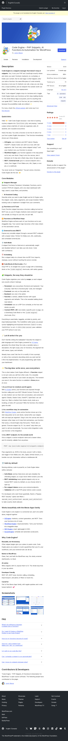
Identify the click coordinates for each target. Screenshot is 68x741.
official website (20, 108)
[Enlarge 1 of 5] (12, 598)
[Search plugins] (20, 19)
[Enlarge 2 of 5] (27, 598)
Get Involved (55, 696)
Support (63, 59)
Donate (53, 702)
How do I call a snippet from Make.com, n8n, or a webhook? (12, 644)
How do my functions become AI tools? (15, 638)
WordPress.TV (39, 705)
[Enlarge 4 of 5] (41, 598)
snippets (63, 101)
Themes (21, 699)
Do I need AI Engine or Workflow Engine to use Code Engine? (12, 632)
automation (63, 93)
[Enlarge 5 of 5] (41, 609)
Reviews (15, 59)
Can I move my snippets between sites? (15, 662)
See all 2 (63, 89)
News (3, 699)
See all (64, 138)
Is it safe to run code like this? (12, 651)
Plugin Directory (6, 8)
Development (37, 59)
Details (6, 59)
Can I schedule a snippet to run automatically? (17, 656)
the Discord (5, 111)
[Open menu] (65, 2)
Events (53, 699)
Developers (38, 702)
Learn (37, 696)
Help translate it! (50, 13)
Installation (25, 59)
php (64, 97)
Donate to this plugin (53, 172)
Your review (51, 138)
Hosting (4, 702)
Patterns (21, 705)
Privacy (4, 705)
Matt (3, 714)
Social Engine (9, 532)
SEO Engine (8, 529)
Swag (54, 705)
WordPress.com (7, 711)
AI (57, 93)
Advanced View (52, 106)
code (60, 97)
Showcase (21, 696)
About (4, 696)
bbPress (4, 717)
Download (62, 50)
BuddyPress (6, 720)
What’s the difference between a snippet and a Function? (12, 625)
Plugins (20, 702)
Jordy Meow (18, 53)
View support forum (53, 155)
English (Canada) (11, 729)
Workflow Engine (10, 412)
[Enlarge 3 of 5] (27, 608)
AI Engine (35, 342)
